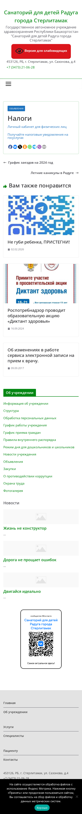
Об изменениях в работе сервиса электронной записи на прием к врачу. (41, 355)
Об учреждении (15, 712)
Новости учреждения (19, 454)
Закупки (9, 469)
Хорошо (42, 807)
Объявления (16, 108)
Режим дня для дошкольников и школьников (38, 447)
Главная (9, 703)
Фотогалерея (13, 491)
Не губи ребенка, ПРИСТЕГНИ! (39, 242)
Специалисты (13, 736)
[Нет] (77, 796)
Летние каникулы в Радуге (52, 172)
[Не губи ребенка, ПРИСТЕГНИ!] (41, 197)
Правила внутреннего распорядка (29, 440)
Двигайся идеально (22, 591)
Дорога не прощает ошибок (29, 559)
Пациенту (10, 751)
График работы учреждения (25, 425)
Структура (11, 410)
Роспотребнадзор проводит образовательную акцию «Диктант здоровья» (36, 315)
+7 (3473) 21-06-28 (21, 67)
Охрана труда (13, 483)
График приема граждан (22, 432)
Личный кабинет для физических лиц (37, 127)
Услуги (8, 727)
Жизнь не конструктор (24, 528)
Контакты (10, 760)
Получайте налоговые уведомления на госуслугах (38, 136)
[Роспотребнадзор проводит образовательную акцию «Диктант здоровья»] (41, 265)
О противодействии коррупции (27, 476)
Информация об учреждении (25, 403)
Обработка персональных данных (29, 418)
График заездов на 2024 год (30, 162)
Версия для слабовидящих (45, 51)
